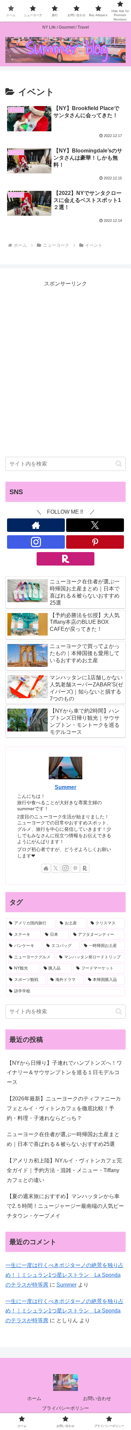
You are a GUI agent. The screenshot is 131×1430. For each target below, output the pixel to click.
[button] (119, 464)
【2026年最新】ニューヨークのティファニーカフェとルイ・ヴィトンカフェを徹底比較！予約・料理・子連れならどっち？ (64, 1108)
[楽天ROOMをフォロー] (65, 559)
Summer (65, 787)
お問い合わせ (97, 1398)
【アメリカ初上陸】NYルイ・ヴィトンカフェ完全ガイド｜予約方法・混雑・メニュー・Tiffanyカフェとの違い (64, 1170)
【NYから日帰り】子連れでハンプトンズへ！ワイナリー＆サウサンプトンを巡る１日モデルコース (64, 1072)
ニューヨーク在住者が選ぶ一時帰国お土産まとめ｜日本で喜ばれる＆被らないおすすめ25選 (63, 1139)
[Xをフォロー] (95, 525)
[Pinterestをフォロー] (95, 542)
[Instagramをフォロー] (36, 542)
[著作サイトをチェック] (36, 525)
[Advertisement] (65, 374)
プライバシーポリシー (65, 1408)
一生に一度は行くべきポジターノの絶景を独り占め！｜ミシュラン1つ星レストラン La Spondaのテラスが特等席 (64, 1275)
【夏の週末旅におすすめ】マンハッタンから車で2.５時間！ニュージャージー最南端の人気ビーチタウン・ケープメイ (65, 1206)
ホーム (34, 1398)
